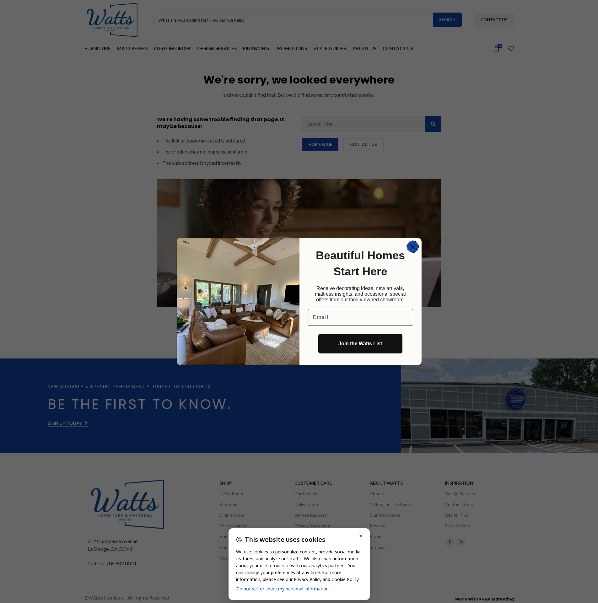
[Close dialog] (412, 246)
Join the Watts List (360, 343)
